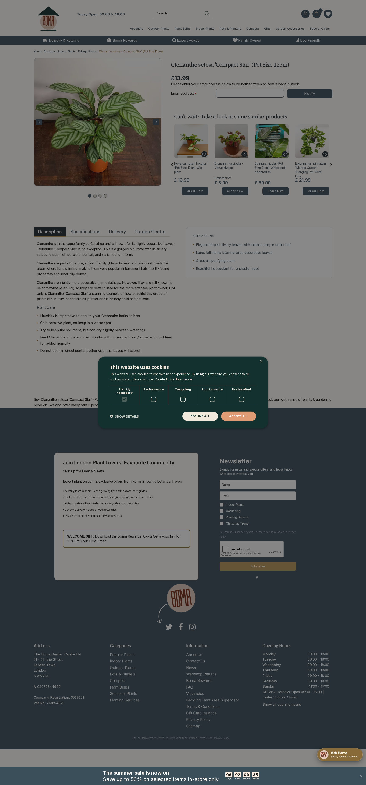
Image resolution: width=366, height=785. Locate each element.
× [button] (260, 361)
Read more (184, 379)
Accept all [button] (238, 416)
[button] (124, 416)
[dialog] (183, 393)
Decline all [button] (200, 416)
